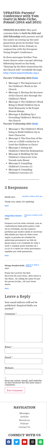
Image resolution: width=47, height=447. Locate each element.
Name (9, 347)
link (35, 78)
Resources (24, 420)
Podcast (24, 423)
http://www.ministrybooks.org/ (20, 72)
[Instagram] (32, 442)
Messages (24, 413)
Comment (11, 314)
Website (9, 368)
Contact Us (24, 426)
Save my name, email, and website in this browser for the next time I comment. (23, 382)
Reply (7, 206)
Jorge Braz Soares (13, 215)
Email (9, 357)
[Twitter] (17, 442)
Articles (24, 416)
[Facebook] (9, 442)
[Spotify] (40, 442)
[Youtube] (25, 442)
